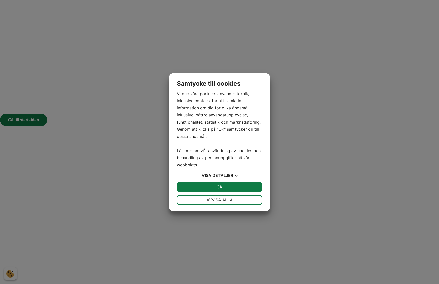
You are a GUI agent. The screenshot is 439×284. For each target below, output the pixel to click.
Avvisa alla (220, 199)
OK (219, 186)
